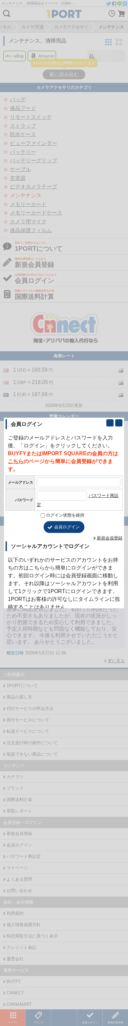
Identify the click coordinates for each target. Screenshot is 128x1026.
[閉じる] (118, 422)
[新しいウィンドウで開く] (110, 422)
